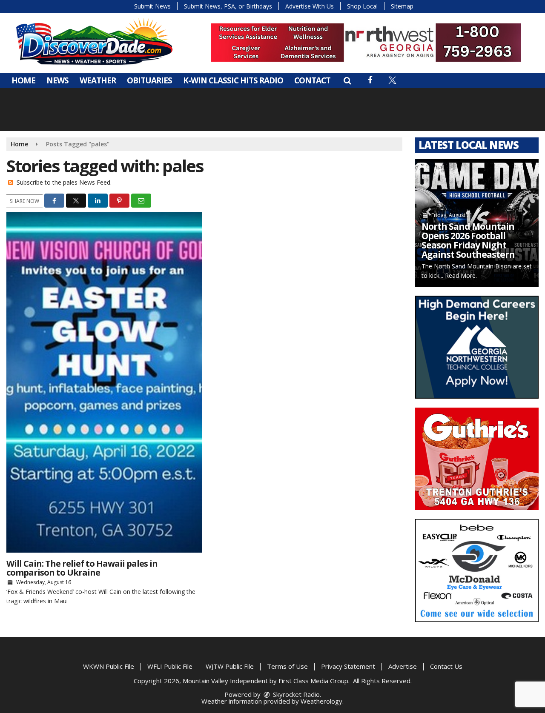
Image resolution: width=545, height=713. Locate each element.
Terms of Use (287, 666)
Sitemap (402, 6)
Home (23, 80)
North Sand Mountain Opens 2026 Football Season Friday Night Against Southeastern (468, 240)
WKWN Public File (108, 666)
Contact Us (446, 666)
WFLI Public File (169, 666)
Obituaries (149, 80)
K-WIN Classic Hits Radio (233, 80)
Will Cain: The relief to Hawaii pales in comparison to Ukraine (82, 568)
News (57, 80)
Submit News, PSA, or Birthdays (228, 6)
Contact (312, 80)
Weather (98, 80)
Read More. (461, 275)
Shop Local (362, 6)
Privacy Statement (348, 666)
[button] (347, 80)
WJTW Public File (230, 666)
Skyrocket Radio (295, 694)
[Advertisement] (366, 42)
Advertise (402, 666)
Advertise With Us (309, 6)
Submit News (152, 6)
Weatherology (321, 701)
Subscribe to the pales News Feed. (64, 182)
